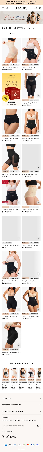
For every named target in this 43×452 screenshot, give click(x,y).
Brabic (23, 449)
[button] (3, 8)
